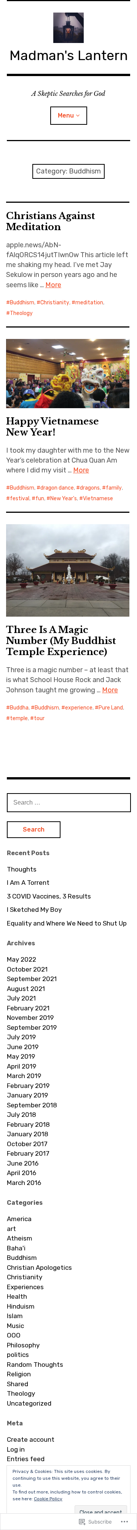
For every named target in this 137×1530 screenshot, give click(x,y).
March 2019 (24, 1076)
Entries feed (26, 1459)
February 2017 (28, 1153)
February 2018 (28, 1124)
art (11, 1229)
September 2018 (32, 1105)
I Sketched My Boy (34, 909)
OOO (14, 1335)
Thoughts (22, 869)
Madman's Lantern (69, 55)
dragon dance (57, 488)
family (114, 488)
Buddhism (22, 302)
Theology (21, 313)
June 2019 (22, 1047)
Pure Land (111, 708)
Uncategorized (29, 1403)
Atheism (19, 1238)
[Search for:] (69, 802)
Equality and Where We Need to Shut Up (67, 923)
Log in (16, 1449)
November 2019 (30, 1017)
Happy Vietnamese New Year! (52, 427)
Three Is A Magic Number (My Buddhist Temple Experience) (61, 640)
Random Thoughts (35, 1364)
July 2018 (21, 1114)
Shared (17, 1384)
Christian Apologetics (39, 1267)
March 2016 (24, 1182)
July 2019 (21, 1037)
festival (19, 498)
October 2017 (27, 1144)
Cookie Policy (48, 1498)
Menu (66, 115)
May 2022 (21, 959)
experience (78, 708)
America (19, 1219)
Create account (30, 1439)
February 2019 (28, 1085)
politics (18, 1354)
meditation (89, 302)
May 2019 (21, 1056)
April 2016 (21, 1173)
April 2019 (21, 1066)
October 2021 (27, 969)
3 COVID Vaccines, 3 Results (49, 896)
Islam (15, 1316)
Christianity (54, 302)
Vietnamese (98, 498)
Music (15, 1326)
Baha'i (16, 1248)
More (53, 285)
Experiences (25, 1287)
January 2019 (27, 1095)
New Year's (63, 498)
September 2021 (32, 979)
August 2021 (26, 988)
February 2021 (28, 1008)
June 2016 (22, 1163)
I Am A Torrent (28, 882)
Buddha (19, 708)
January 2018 (27, 1134)
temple (19, 718)
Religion (19, 1374)
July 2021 (21, 998)
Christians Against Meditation (50, 221)
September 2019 (32, 1027)
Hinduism (21, 1306)
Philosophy (23, 1345)
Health (17, 1296)
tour (39, 718)
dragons (90, 488)
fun (39, 498)
